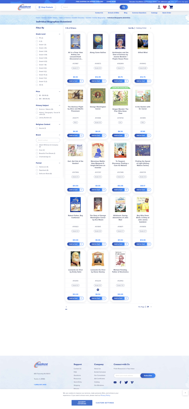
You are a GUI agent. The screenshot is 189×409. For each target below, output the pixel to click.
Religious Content (43, 124)
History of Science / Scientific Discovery (71, 18)
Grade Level (41, 34)
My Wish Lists (165, 7)
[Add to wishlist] (82, 81)
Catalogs (154, 13)
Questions (77, 375)
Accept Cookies (82, 403)
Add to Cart (73, 81)
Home (38, 18)
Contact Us (99, 13)
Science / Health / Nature (49, 18)
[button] (159, 7)
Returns (76, 389)
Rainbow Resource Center (41, 365)
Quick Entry (78, 382)
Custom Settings (105, 403)
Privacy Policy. (105, 395)
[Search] (124, 7)
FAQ (75, 372)
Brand (38, 135)
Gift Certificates (99, 378)
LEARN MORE (111, 1)
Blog (125, 13)
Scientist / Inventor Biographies (96, 18)
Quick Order (166, 13)
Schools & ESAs (113, 13)
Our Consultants (99, 375)
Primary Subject (42, 105)
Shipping (77, 385)
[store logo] (24, 7)
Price (38, 92)
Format (39, 163)
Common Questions (139, 13)
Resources (77, 378)
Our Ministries (99, 385)
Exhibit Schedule (100, 372)
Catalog (97, 382)
